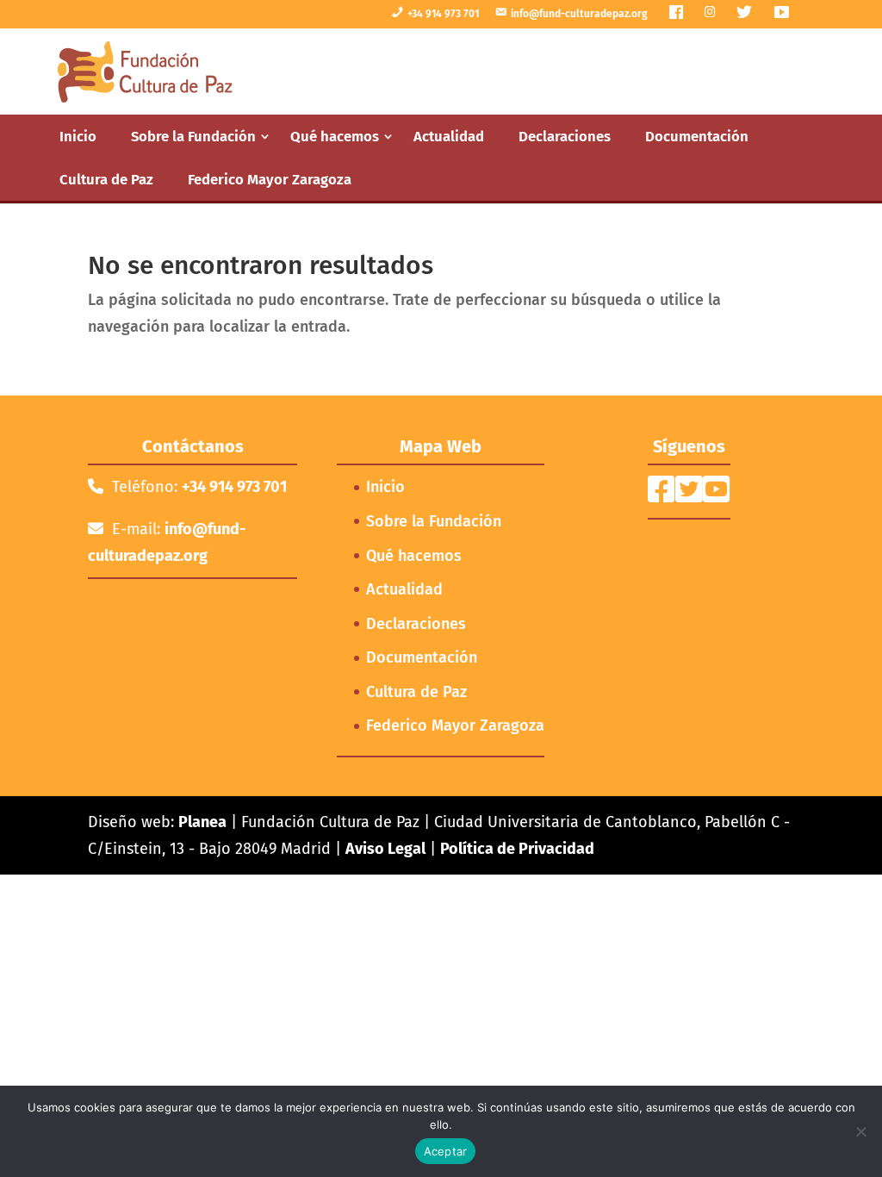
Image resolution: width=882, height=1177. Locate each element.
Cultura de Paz (106, 179)
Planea (202, 822)
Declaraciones (565, 136)
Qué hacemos (334, 136)
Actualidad (448, 136)
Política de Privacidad (517, 848)
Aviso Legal (385, 848)
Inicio (77, 136)
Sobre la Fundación (193, 136)
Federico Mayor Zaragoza (269, 179)
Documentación (696, 136)
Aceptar (446, 1151)
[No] (860, 1131)
